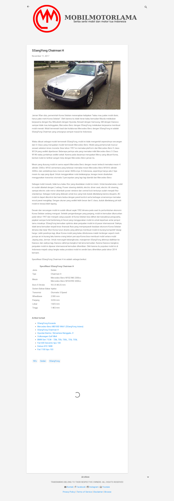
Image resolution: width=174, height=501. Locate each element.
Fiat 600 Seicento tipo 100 (49, 343)
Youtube (106, 487)
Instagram (93, 487)
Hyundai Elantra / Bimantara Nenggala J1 (55, 333)
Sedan (43, 361)
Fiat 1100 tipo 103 (45, 349)
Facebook (81, 487)
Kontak (70, 487)
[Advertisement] (138, 85)
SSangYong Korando (46, 323)
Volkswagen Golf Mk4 (47, 336)
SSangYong (54, 361)
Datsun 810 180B (44, 346)
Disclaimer (98, 492)
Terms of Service (84, 492)
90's (35, 361)
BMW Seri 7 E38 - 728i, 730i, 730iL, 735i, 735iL (57, 339)
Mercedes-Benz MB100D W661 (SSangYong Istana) (60, 326)
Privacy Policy (69, 492)
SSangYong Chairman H (48, 330)
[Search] (145, 7)
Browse (108, 492)
